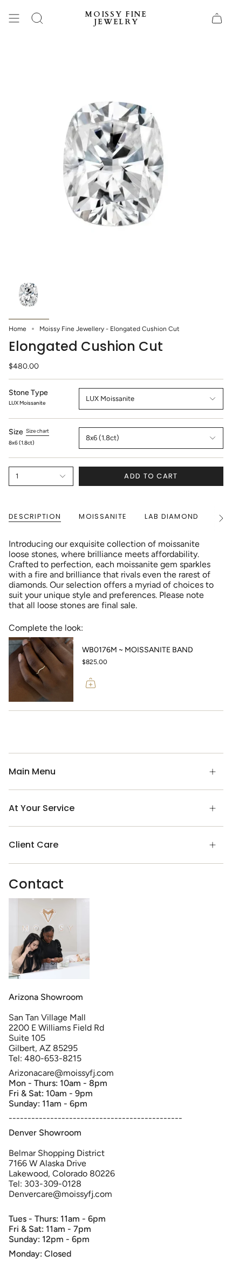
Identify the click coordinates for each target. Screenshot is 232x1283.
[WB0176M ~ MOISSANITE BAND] (41, 669)
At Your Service (41, 808)
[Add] (90, 683)
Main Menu (32, 771)
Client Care (33, 844)
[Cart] (217, 18)
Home (17, 329)
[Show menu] (14, 18)
